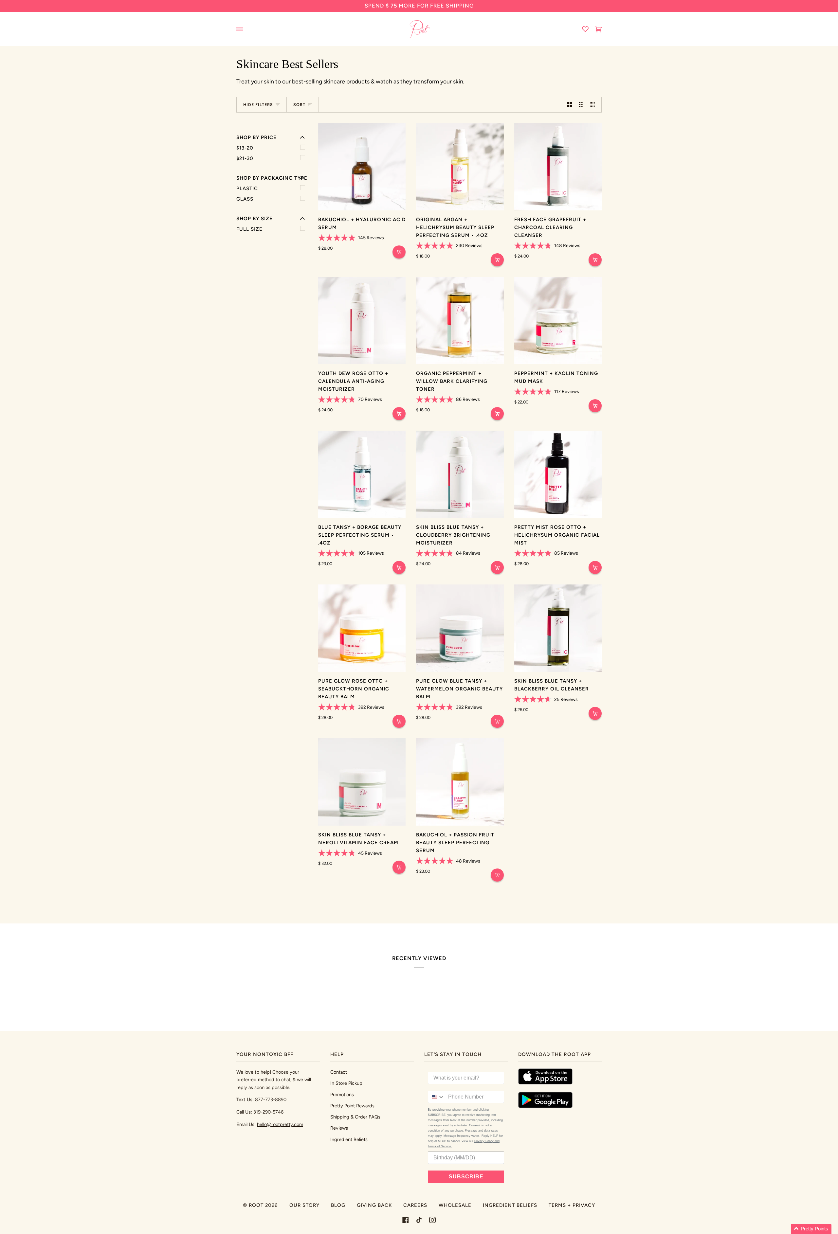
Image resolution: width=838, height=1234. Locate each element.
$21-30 (244, 158)
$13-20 (244, 148)
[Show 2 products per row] (569, 104)
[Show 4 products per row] (594, 104)
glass (244, 199)
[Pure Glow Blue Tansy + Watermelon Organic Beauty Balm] (459, 628)
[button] (811, 1229)
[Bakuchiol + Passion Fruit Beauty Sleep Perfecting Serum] (459, 782)
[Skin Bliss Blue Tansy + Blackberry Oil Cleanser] (558, 628)
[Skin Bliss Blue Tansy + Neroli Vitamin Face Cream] (362, 782)
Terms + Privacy (572, 1205)
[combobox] (436, 1097)
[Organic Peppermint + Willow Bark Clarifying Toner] (459, 320)
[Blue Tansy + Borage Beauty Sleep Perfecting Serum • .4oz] (362, 474)
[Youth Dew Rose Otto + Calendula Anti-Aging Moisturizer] (362, 320)
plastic (247, 188)
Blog (338, 1205)
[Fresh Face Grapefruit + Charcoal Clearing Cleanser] (558, 166)
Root (256, 1205)
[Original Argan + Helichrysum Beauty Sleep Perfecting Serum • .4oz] (459, 166)
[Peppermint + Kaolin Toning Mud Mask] (558, 320)
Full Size (249, 229)
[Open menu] (246, 29)
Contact (338, 1072)
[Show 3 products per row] (581, 104)
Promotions (342, 1095)
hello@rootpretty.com (280, 1124)
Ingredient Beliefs (349, 1139)
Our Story (304, 1205)
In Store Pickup (346, 1083)
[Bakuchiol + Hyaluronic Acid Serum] (362, 166)
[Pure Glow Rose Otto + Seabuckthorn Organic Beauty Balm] (362, 628)
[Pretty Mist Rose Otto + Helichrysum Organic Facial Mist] (558, 474)
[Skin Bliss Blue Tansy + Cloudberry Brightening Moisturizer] (459, 474)
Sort (299, 104)
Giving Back (374, 1205)
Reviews (339, 1128)
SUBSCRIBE (466, 1176)
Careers (415, 1205)
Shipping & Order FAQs (355, 1117)
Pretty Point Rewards (352, 1106)
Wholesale (455, 1205)
